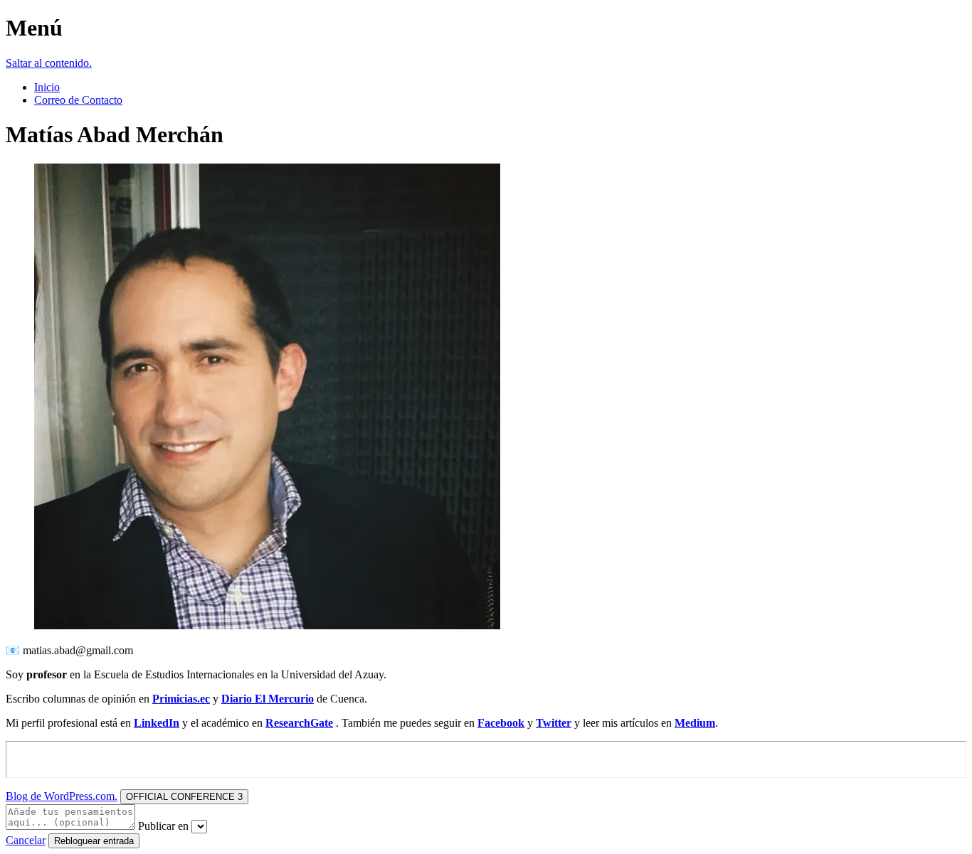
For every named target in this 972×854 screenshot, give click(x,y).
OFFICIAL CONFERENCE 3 (184, 796)
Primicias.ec (181, 699)
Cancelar (26, 840)
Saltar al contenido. (49, 63)
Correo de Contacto (78, 100)
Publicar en (163, 826)
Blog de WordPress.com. (61, 796)
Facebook (500, 723)
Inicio (47, 87)
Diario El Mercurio (267, 699)
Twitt (548, 723)
